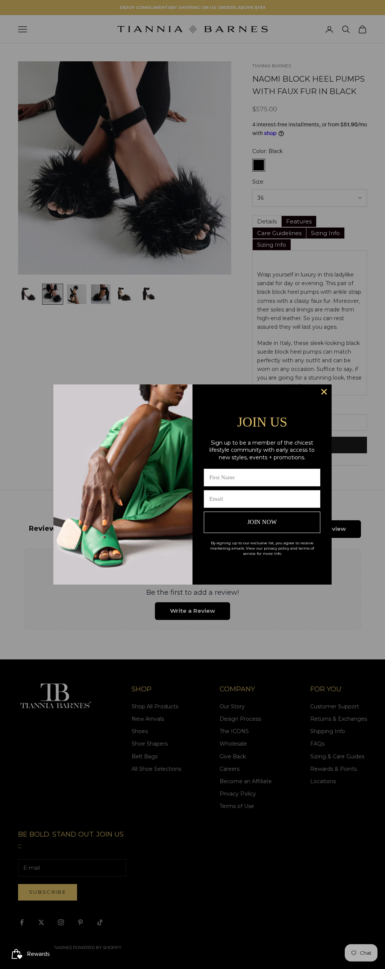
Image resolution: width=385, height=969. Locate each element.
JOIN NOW (262, 522)
